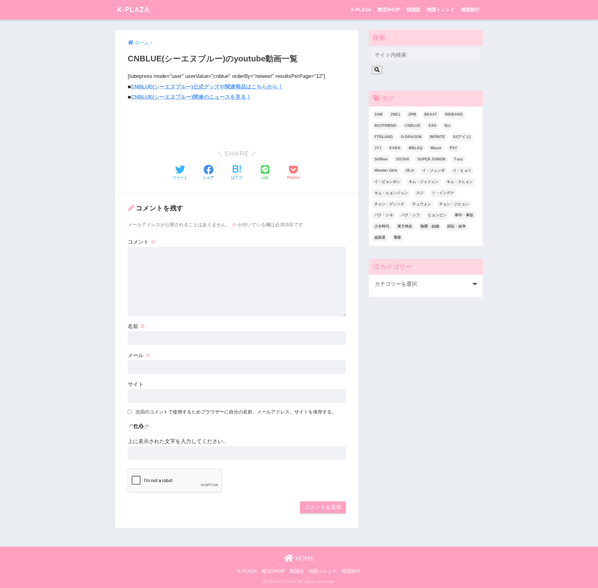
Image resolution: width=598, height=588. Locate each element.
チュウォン (421, 204)
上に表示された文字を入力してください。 (178, 441)
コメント (142, 242)
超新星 (380, 237)
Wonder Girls (385, 170)
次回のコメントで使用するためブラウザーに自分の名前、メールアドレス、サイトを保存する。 (235, 411)
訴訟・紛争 (456, 226)
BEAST (430, 114)
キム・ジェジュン (424, 181)
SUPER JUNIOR (431, 159)
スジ (420, 193)
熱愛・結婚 (429, 226)
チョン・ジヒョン (454, 204)
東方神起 (404, 226)
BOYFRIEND (385, 125)
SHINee (381, 159)
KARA (395, 148)
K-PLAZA (133, 9)
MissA (436, 148)
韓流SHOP (388, 9)
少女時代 (381, 226)
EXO (432, 125)
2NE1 (395, 114)
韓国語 (413, 9)
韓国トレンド (441, 9)
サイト (136, 384)
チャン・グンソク (389, 204)
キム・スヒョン (460, 181)
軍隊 (397, 237)
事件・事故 (464, 215)
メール (139, 355)
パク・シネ (383, 215)
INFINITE (437, 137)
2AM (378, 114)
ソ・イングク (443, 193)
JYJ (377, 148)
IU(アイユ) (462, 137)
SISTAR (402, 159)
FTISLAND (383, 137)
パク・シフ (410, 215)
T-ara (458, 159)
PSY (453, 148)
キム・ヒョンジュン (391, 193)
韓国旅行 (470, 9)
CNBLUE (412, 125)
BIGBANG (454, 114)
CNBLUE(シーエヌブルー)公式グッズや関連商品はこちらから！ (207, 87)
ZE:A (410, 170)
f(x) (447, 125)
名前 (136, 326)
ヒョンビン (437, 215)
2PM (412, 114)
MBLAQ (415, 148)
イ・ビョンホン (387, 181)
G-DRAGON (411, 137)
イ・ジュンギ (433, 170)
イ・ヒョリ (462, 170)
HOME (303, 558)
